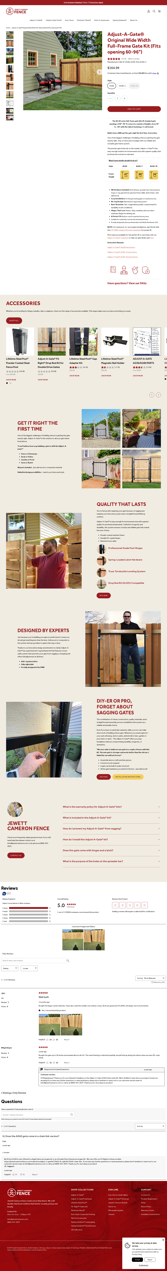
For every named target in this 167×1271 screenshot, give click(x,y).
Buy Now (104, 595)
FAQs (143, 1203)
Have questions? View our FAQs (127, 283)
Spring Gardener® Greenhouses (83, 1226)
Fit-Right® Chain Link (79, 1206)
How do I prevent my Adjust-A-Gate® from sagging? (92, 828)
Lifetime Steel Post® (54, 20)
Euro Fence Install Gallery (118, 1195)
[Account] (148, 11)
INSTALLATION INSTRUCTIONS (128, 777)
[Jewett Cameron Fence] (17, 11)
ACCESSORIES (23, 303)
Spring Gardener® (120, 20)
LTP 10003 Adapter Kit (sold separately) (126, 230)
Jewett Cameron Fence (19, 1248)
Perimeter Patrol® (84, 20)
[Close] (163, 1239)
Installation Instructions (150, 1214)
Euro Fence (69, 20)
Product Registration (149, 1199)
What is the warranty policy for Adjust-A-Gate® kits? (92, 806)
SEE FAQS (104, 777)
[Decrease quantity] (110, 98)
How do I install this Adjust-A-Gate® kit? (85, 839)
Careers (111, 1214)
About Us (133, 20)
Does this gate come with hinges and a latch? (88, 850)
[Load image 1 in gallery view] (62, 70)
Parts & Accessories (101, 20)
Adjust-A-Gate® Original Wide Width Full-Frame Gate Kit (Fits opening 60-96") (37, 28)
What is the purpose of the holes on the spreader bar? (93, 861)
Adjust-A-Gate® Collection (118, 238)
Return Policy (146, 1206)
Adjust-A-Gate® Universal (81, 1199)
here (152, 238)
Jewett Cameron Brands (117, 1203)
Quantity (111, 93)
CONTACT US (16, 855)
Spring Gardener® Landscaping (83, 1222)
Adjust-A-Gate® (36, 20)
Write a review (133, 59)
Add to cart (134, 109)
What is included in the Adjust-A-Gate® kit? (87, 817)
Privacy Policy (137, 1254)
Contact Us (145, 1195)
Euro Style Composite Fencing (83, 1214)
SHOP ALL (14, 320)
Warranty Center (147, 1210)
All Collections (76, 1230)
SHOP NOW (11, 380)
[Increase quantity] (125, 98)
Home (8, 28)
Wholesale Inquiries (115, 1210)
